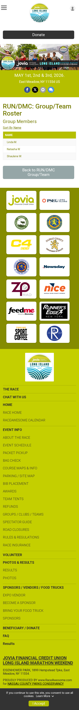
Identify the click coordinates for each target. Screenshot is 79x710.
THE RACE (11, 389)
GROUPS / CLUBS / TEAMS (23, 514)
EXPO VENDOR (14, 595)
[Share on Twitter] (35, 90)
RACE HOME (12, 413)
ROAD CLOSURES (16, 530)
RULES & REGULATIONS (21, 537)
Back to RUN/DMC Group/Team (38, 172)
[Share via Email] (43, 90)
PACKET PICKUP (15, 453)
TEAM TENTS (13, 499)
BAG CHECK (12, 460)
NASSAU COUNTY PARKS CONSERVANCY (35, 684)
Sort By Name (12, 128)
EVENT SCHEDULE (17, 445)
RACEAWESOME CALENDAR (24, 420)
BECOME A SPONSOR (19, 603)
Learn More (43, 696)
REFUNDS (10, 506)
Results (9, 644)
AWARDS (9, 491)
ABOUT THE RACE (16, 438)
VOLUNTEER (12, 555)
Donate (38, 34)
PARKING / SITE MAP (19, 476)
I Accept (38, 703)
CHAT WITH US (14, 397)
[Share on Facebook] (27, 90)
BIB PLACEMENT (16, 484)
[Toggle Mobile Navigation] (4, 8)
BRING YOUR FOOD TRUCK (23, 611)
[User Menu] (72, 8)
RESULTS (10, 570)
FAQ (6, 636)
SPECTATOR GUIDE (17, 522)
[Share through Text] (51, 90)
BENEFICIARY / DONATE (21, 628)
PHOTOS (9, 578)
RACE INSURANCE (16, 545)
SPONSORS (12, 618)
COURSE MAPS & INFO (20, 468)
